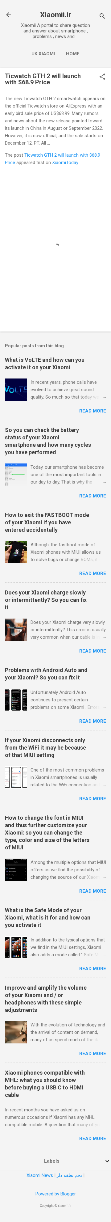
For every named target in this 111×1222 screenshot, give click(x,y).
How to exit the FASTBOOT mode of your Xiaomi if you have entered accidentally (47, 522)
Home (73, 54)
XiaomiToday (65, 162)
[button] (102, 77)
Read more (92, 411)
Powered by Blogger (55, 1194)
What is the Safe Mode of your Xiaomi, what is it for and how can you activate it (47, 917)
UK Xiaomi (43, 54)
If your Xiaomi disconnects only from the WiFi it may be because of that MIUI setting (45, 747)
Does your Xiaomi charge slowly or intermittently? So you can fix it (46, 600)
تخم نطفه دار (69, 1175)
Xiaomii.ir (55, 15)
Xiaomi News (40, 1175)
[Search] (102, 16)
